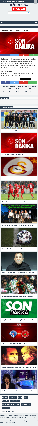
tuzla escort (23, 417)
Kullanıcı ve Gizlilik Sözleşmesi (10, 404)
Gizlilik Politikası (15, 401)
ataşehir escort (31, 417)
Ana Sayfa (4, 27)
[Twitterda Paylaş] (14, 55)
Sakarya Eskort (15, 417)
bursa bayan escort (5, 417)
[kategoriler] (36, 22)
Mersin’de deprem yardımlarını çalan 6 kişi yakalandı (18, 92)
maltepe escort (4, 419)
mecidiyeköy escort (10, 422)
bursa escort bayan (30, 415)
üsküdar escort (4, 415)
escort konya (24, 421)
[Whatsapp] (33, 55)
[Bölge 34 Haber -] (19, 6)
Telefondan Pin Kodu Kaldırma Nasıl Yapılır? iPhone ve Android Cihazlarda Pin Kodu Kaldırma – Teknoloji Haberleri (19, 89)
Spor (11, 27)
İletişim (26, 397)
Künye (20, 397)
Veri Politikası (6, 408)
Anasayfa (4, 397)
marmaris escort (15, 421)
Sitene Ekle (5, 401)
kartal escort (20, 419)
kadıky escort (27, 419)
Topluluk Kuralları (26, 404)
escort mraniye (13, 415)
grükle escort (21, 415)
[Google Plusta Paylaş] (23, 55)
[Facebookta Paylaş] (4, 55)
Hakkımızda (13, 397)
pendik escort (12, 419)
